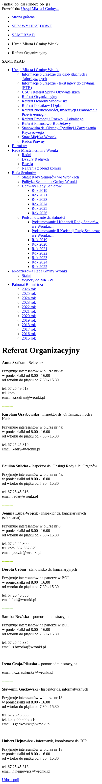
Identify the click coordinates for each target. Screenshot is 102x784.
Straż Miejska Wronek (39, 137)
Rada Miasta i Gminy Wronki (35, 150)
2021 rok (29, 311)
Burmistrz (19, 146)
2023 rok (29, 302)
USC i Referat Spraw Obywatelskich (51, 92)
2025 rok (29, 293)
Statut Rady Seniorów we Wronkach (50, 177)
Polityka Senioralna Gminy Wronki (49, 181)
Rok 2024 (39, 204)
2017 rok (29, 329)
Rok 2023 (39, 199)
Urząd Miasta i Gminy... (40, 8)
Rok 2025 (39, 208)
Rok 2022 (39, 253)
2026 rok (29, 289)
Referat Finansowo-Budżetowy (46, 123)
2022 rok (29, 307)
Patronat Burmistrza (27, 284)
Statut (26, 275)
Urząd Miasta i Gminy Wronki (35, 70)
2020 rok (29, 316)
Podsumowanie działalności (43, 217)
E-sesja (27, 164)
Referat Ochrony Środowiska (45, 101)
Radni (26, 155)
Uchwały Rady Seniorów (42, 186)
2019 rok (29, 320)
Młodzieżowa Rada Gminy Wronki (39, 271)
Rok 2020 (39, 244)
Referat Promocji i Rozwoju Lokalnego (52, 119)
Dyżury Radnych (35, 159)
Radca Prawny (33, 141)
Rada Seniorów (24, 173)
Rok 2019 (39, 190)
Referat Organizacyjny (39, 96)
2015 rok (29, 338)
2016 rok (29, 334)
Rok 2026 (39, 213)
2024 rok (29, 298)
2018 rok (29, 325)
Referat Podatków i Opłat (42, 105)
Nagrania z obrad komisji (41, 168)
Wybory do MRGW (37, 280)
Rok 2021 (39, 195)
